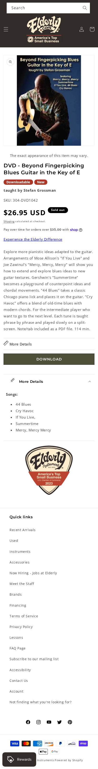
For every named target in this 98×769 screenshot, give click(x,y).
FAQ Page (18, 648)
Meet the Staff (22, 583)
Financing (18, 605)
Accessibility (20, 670)
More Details (20, 344)
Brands (16, 594)
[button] (6, 29)
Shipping (9, 221)
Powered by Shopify (69, 760)
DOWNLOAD (49, 359)
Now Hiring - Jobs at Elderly (33, 573)
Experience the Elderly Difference (33, 239)
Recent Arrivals (23, 530)
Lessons (16, 637)
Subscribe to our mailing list (34, 659)
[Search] (85, 8)
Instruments (20, 551)
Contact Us (19, 680)
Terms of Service (24, 616)
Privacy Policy (21, 626)
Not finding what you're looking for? (41, 702)
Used (14, 540)
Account (16, 691)
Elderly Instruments (40, 760)
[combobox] (48, 8)
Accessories (20, 562)
